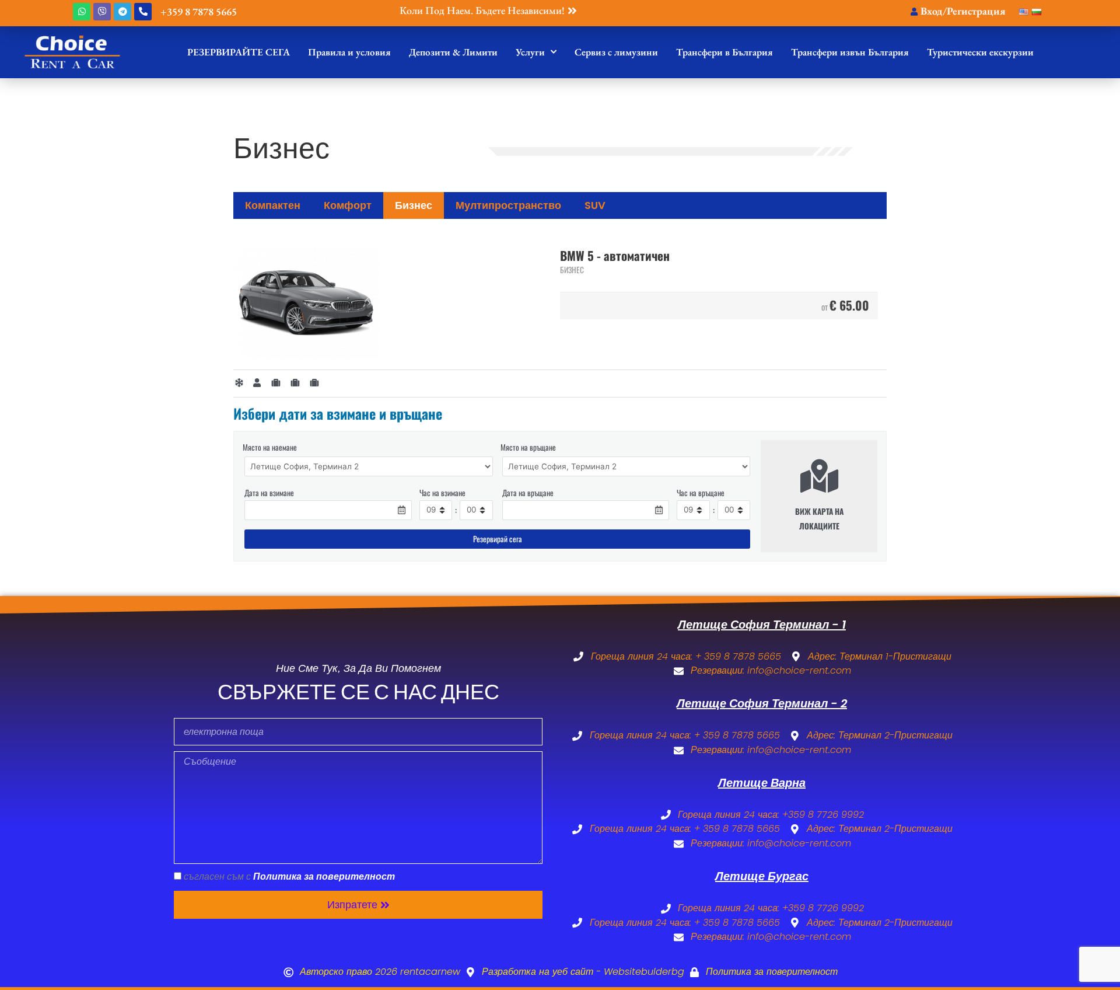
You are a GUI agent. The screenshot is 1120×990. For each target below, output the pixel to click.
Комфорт (348, 205)
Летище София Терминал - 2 (762, 703)
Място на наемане (270, 447)
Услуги (530, 52)
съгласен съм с (289, 876)
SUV (595, 205)
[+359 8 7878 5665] (143, 11)
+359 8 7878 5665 (198, 11)
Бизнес (413, 205)
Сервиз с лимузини (616, 52)
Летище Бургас (761, 876)
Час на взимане (442, 493)
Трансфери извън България (850, 52)
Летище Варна (762, 783)
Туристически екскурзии (980, 52)
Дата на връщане (528, 493)
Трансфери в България (724, 52)
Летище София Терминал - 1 (762, 624)
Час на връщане (700, 493)
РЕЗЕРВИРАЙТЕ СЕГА (238, 52)
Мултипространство (508, 205)
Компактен (272, 205)
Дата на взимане (269, 493)
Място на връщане (528, 447)
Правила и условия (349, 52)
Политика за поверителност (324, 876)
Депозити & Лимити (453, 52)
